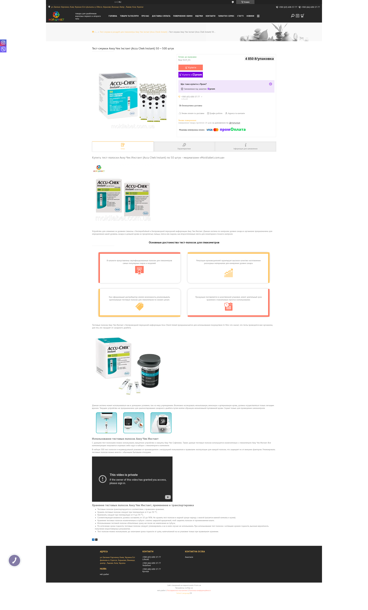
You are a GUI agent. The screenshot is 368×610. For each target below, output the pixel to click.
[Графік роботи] (297, 15)
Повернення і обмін (182, 16)
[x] (96, 540)
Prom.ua (197, 585)
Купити (192, 67)
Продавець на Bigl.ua (184, 588)
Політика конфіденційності (200, 590)
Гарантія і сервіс (226, 16)
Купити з (187, 74)
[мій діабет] (61, 16)
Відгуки (199, 16)
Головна (113, 16)
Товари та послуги (129, 16)
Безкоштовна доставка (192, 105)
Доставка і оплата (161, 16)
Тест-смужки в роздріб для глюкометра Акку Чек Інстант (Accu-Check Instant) (133, 32)
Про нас (145, 16)
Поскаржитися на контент (177, 590)
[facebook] (93, 540)
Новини (250, 16)
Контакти (210, 16)
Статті (240, 16)
